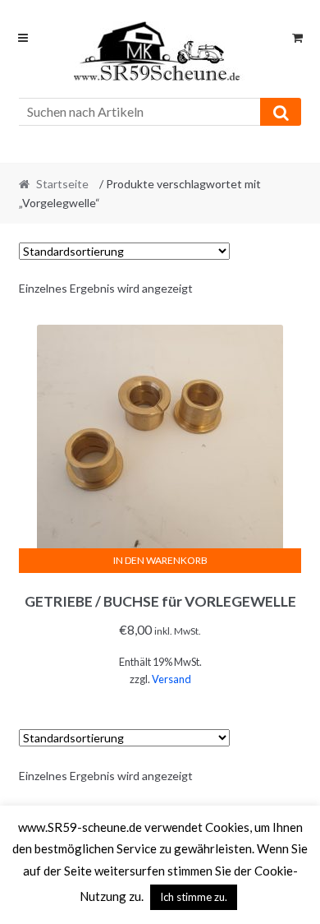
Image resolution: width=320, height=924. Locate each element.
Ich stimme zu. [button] (193, 896)
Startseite (62, 184)
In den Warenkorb (160, 560)
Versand (171, 679)
